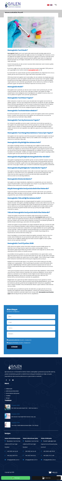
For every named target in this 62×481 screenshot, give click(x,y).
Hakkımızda (9, 388)
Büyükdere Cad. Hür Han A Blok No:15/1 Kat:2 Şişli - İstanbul (30, 444)
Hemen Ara (47, 478)
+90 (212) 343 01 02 (12, 455)
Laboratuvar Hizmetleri (12, 391)
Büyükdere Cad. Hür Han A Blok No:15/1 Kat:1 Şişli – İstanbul (12, 444)
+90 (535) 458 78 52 (49, 451)
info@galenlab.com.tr (13, 460)
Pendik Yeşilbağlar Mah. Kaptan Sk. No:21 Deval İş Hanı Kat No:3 (49, 444)
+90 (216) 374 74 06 (48, 455)
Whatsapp (17, 478)
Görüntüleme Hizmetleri (12, 393)
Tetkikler (8, 395)
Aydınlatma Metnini (14, 340)
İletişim (8, 398)
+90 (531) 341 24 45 (12, 451)
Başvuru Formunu (13, 343)
